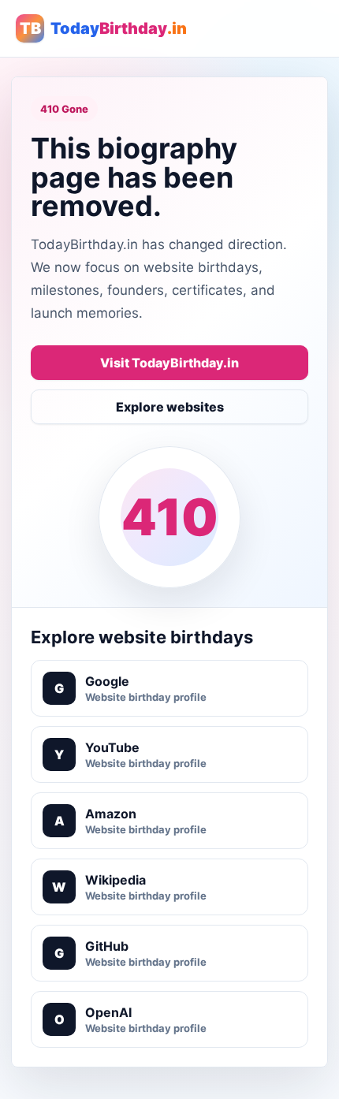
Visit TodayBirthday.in (169, 363)
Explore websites (170, 407)
